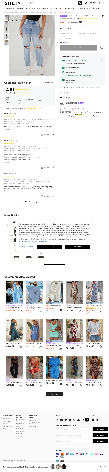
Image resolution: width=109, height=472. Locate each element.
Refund (18, 426)
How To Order (20, 428)
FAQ (4, 429)
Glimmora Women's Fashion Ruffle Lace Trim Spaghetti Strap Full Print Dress (74, 308)
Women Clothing (24, 12)
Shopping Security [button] (71, 72)
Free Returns (20, 423)
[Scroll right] (103, 8)
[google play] (97, 421)
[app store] (93, 421)
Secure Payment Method (34, 423)
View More (55, 394)
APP (93, 415)
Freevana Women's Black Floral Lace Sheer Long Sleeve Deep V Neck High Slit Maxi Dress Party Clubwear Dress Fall (14, 382)
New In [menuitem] (28, 8)
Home (6, 12)
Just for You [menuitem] (20, 8)
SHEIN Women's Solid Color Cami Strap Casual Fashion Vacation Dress (34, 382)
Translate (7, 129)
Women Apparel (13, 12)
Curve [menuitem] (61, 8)
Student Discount (8, 426)
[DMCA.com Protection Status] (62, 460)
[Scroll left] (100, 8)
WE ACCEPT (59, 450)
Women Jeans (44, 12)
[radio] (66, 33)
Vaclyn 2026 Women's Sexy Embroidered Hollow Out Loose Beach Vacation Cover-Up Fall (34, 308)
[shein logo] (12, 3)
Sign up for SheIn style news (66, 425)
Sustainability (7, 421)
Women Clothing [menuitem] (42, 8)
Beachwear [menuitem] (53, 8)
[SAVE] (102, 48)
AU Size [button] (67, 28)
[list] (73, 419)
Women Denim (35, 12)
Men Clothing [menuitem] (81, 8)
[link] (90, 3)
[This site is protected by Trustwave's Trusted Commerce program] (57, 460)
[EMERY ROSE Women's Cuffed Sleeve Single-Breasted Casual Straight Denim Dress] (34, 330)
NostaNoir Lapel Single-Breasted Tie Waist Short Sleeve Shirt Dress (54, 380)
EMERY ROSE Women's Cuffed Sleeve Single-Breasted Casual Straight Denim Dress (34, 343)
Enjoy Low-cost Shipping (20, 420)
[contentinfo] (82, 455)
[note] (14, 303)
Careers (5, 424)
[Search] (80, 3)
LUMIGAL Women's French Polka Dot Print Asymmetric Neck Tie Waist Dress (74, 382)
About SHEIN (7, 418)
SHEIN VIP (19, 436)
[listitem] (14, 298)
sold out (79, 48)
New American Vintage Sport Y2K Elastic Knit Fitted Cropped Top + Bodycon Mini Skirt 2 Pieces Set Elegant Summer (54, 345)
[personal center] (86, 3)
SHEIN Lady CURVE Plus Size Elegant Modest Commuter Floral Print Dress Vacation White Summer (74, 345)
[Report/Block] (53, 134)
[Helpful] (42, 134)
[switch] (41, 108)
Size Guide (19, 434)
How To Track (20, 431)
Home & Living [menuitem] (70, 8)
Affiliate (18, 439)
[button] (99, 3)
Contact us (32, 420)
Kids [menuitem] (88, 8)
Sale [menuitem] (33, 8)
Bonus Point (32, 426)
